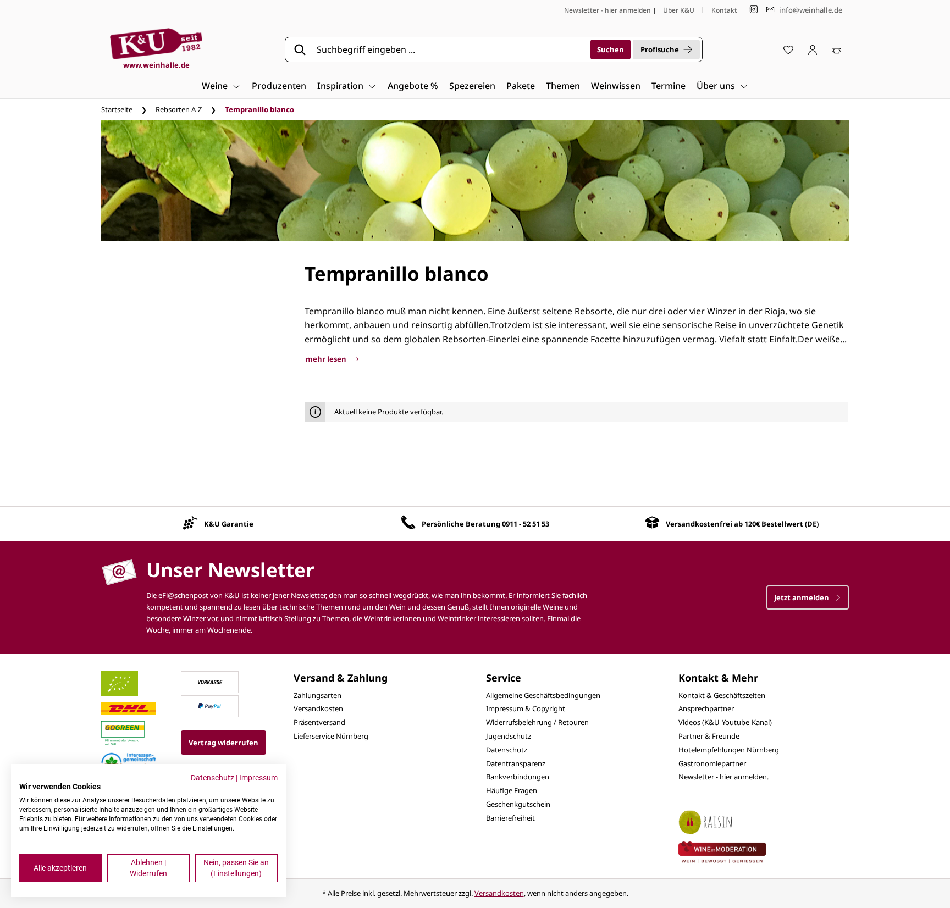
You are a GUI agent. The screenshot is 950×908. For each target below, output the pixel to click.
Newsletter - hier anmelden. (723, 777)
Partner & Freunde (708, 736)
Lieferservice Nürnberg (331, 736)
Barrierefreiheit (510, 818)
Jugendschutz (508, 736)
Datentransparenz (515, 763)
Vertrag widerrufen (223, 743)
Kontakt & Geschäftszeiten (721, 695)
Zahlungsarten (317, 695)
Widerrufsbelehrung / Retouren (537, 722)
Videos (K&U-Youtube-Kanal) (725, 722)
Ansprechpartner (706, 708)
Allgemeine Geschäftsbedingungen (543, 695)
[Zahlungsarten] (210, 681)
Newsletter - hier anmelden (607, 10)
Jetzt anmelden (802, 597)
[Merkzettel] (788, 49)
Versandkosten (318, 708)
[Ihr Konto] (812, 49)
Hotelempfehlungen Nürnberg (728, 750)
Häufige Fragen (511, 790)
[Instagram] (753, 9)
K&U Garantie (228, 524)
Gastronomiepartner (712, 763)
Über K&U (678, 10)
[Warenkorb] (837, 49)
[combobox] (449, 49)
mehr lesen (327, 359)
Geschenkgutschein (518, 804)
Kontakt (724, 10)
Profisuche (659, 49)
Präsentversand (319, 722)
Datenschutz (506, 750)
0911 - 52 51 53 (525, 524)
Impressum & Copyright (525, 708)
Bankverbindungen (517, 777)
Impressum (258, 777)
